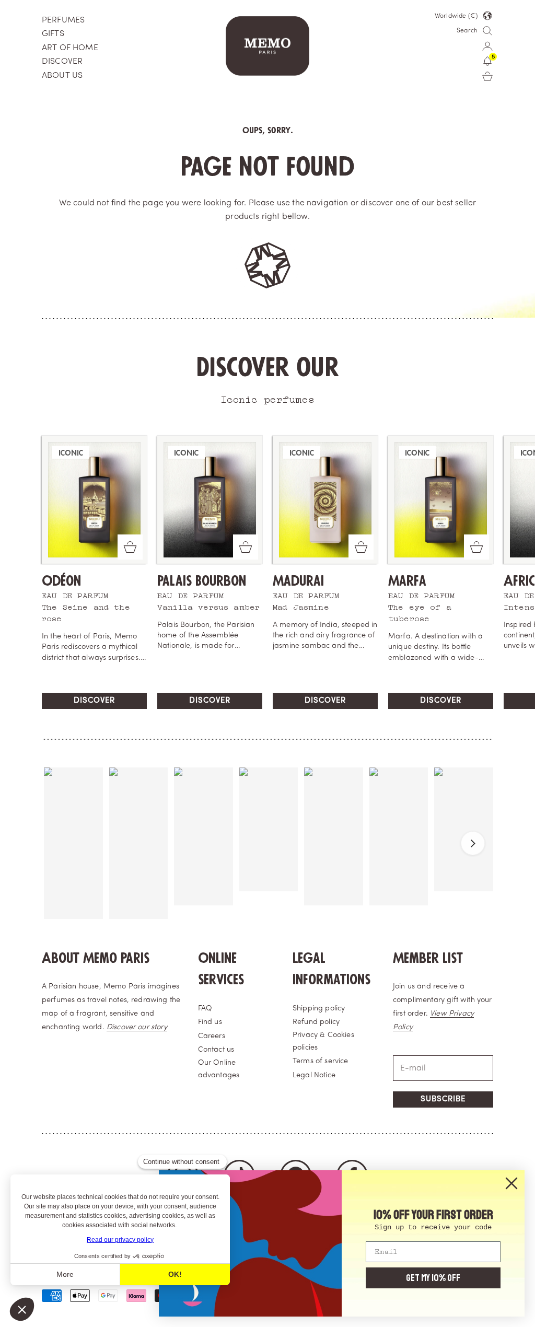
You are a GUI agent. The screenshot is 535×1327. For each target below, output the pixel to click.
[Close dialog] (511, 1183)
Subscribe (443, 1099)
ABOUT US (62, 76)
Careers (211, 1036)
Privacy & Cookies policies (323, 1041)
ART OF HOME (70, 48)
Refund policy (316, 1022)
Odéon (61, 581)
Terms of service (320, 1061)
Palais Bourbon (201, 581)
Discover (94, 701)
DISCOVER (62, 61)
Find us (210, 1022)
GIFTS (53, 34)
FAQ (205, 1008)
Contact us (216, 1050)
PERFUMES (63, 20)
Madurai (298, 581)
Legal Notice (314, 1075)
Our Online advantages (219, 1069)
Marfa (407, 581)
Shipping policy (319, 1008)
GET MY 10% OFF (433, 1278)
